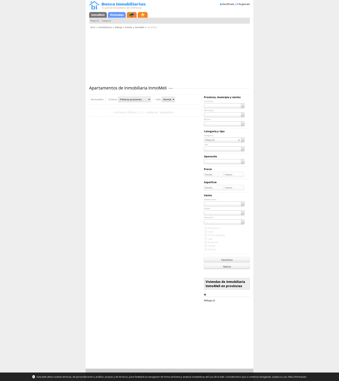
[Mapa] (132, 15)
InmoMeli (98, 15)
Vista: (158, 99)
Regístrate (244, 4)
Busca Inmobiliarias (124, 4)
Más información (297, 376)
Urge (210, 231)
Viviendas (117, 15)
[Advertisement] (169, 55)
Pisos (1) (95, 20)
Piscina (212, 249)
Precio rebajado (216, 235)
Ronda (128, 27)
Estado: (207, 208)
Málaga (118, 27)
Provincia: (208, 101)
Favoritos (227, 259)
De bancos (213, 228)
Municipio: (209, 110)
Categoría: (208, 135)
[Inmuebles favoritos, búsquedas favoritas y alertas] (143, 15)
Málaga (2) (209, 300)
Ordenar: (113, 99)
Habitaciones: (210, 199)
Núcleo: (207, 119)
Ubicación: (209, 217)
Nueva (227, 266)
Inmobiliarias (105, 27)
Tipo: (206, 144)
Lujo (210, 238)
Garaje (211, 245)
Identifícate (228, 4)
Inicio (93, 27)
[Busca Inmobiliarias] (94, 8)
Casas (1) (106, 20)
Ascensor (213, 242)
